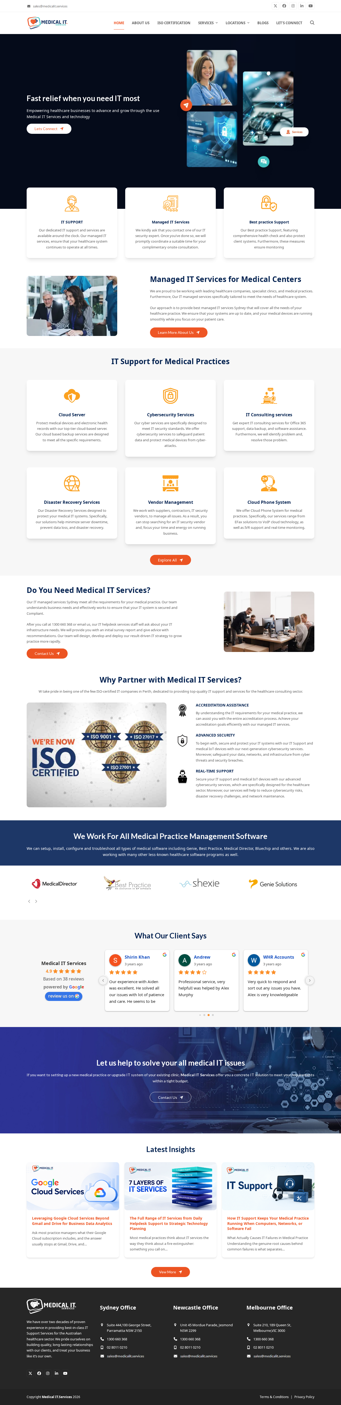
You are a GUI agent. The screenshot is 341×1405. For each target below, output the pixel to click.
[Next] (36, 901)
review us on (61, 996)
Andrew (202, 957)
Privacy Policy (304, 1397)
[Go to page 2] (209, 1015)
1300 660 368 (117, 1339)
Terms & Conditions (274, 1397)
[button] (312, 23)
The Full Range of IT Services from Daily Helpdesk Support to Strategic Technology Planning (169, 1223)
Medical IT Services (63, 963)
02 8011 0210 (117, 1347)
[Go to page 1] (204, 1015)
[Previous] (29, 901)
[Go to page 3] (213, 1015)
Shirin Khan (137, 957)
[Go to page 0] (200, 1014)
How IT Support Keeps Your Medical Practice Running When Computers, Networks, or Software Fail (268, 1223)
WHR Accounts (278, 957)
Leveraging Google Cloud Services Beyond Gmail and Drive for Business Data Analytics (72, 1221)
